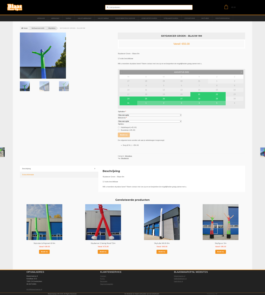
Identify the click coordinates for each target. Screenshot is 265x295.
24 (128, 99)
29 (217, 99)
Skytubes (205, 18)
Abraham (55, 18)
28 (199, 99)
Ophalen (122, 111)
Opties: (121, 124)
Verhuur (41, 18)
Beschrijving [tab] (26, 169)
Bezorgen (103, 281)
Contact (103, 276)
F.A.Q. (102, 279)
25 (146, 99)
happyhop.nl (178, 281)
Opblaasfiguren (171, 18)
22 (217, 94)
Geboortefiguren (149, 18)
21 (199, 94)
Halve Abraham (84, 18)
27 (181, 99)
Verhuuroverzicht (38, 28)
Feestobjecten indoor (125, 18)
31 (128, 103)
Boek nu (124, 135)
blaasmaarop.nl (179, 276)
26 (164, 99)
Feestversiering (222, 18)
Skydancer (125, 158)
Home (25, 28)
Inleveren (122, 118)
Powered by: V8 (212, 294)
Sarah (68, 18)
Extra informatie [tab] (28, 175)
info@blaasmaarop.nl (34, 289)
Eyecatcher (190, 18)
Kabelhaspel (129, 127)
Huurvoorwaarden (106, 284)
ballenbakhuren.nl (180, 279)
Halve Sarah (103, 18)
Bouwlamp (128, 130)
